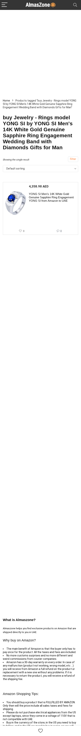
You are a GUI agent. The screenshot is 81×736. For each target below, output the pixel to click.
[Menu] (4, 5)
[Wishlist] (40, 731)
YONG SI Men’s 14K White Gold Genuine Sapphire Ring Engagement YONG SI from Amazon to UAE (51, 197)
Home (6, 100)
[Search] (75, 5)
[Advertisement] (40, 52)
